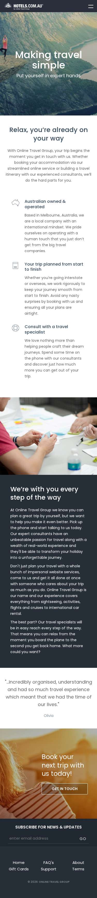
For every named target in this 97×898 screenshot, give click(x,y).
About (78, 862)
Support (48, 869)
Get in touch (65, 788)
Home (19, 862)
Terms (78, 869)
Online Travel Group (54, 882)
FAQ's (48, 862)
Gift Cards (19, 869)
